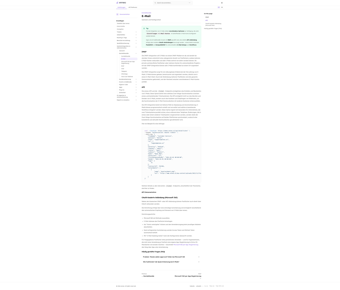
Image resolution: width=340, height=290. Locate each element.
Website (192, 286)
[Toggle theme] (222, 3)
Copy (198, 129)
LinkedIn (198, 286)
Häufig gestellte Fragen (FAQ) (213, 28)
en (222, 7)
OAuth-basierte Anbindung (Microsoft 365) (160, 197)
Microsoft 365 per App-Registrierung (186, 245)
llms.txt (211, 286)
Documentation (125, 14)
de (218, 7)
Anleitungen (121, 7)
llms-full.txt (220, 286)
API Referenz (133, 7)
